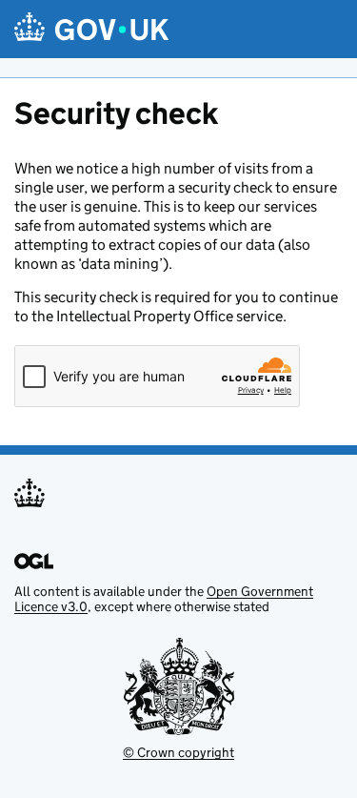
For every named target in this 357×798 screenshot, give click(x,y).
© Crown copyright (178, 752)
